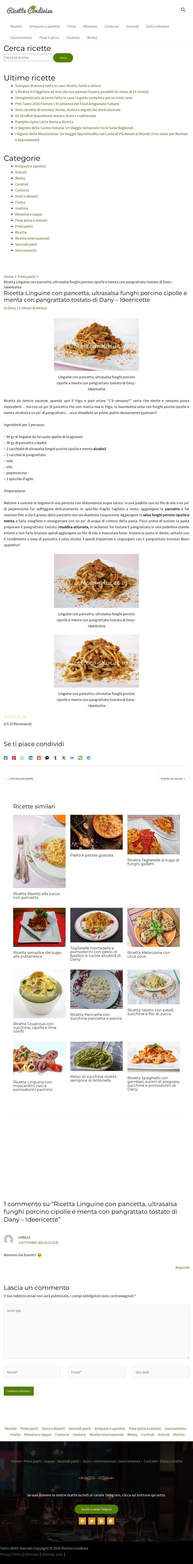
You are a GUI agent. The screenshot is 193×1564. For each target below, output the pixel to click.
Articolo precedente (20, 778)
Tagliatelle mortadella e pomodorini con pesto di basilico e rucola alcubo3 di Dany (95, 954)
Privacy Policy (11, 1554)
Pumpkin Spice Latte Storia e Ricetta (44, 121)
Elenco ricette (171, 1461)
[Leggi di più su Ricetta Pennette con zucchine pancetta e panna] (96, 988)
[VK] (72, 757)
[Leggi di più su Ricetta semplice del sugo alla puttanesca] (39, 927)
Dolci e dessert (26, 196)
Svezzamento (26, 250)
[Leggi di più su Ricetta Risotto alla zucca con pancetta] (39, 851)
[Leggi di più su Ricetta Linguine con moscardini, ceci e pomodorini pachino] (39, 1058)
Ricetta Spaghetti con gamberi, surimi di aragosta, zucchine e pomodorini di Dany (153, 1083)
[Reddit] (39, 757)
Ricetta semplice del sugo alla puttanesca (37, 954)
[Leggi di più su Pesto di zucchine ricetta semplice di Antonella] (96, 1055)
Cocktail (21, 184)
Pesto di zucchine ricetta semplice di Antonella (93, 1078)
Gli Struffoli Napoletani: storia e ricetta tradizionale (55, 115)
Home (16, 1461)
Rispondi (182, 1267)
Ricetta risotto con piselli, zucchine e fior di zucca (150, 1012)
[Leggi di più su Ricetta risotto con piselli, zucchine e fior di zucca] (153, 986)
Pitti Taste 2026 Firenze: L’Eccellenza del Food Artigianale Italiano (67, 103)
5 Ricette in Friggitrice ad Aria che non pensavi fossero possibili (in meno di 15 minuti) (82, 91)
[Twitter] (91, 1521)
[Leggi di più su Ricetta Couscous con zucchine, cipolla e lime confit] (39, 993)
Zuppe (49, 1461)
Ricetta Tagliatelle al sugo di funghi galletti (153, 862)
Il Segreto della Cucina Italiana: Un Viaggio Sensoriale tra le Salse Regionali (74, 127)
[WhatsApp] (22, 757)
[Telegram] (88, 757)
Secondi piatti (26, 244)
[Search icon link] (183, 10)
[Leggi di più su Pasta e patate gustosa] (96, 831)
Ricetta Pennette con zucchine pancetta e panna (96, 1016)
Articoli (20, 172)
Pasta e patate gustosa (91, 855)
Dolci (87, 1461)
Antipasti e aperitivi (30, 166)
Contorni (22, 190)
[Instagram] (101, 1521)
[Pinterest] (14, 757)
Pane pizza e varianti (31, 220)
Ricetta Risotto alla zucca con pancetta (36, 895)
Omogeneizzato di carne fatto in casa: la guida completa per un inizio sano (73, 97)
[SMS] (47, 757)
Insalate (21, 208)
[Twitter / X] (64, 757)
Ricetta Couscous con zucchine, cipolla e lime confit (34, 1027)
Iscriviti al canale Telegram (96, 1509)
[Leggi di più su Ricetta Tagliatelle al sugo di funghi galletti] (153, 834)
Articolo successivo (173, 778)
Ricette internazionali (32, 238)
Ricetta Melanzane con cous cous (148, 954)
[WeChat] (80, 757)
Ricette (21, 232)
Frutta (20, 202)
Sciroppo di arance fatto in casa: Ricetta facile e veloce (58, 85)
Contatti (150, 1461)
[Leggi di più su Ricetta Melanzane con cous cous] (153, 927)
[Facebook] (6, 757)
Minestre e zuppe (28, 214)
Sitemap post (52, 1554)
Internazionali (105, 1461)
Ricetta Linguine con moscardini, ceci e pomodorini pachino (32, 1086)
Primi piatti (24, 226)
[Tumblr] (55, 757)
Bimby (20, 178)
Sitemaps (31, 1554)
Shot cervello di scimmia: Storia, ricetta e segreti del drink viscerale (67, 109)
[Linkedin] (30, 757)
